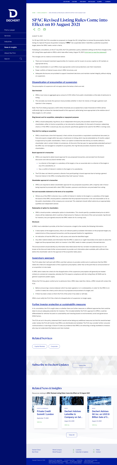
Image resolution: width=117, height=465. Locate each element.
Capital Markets (39, 346)
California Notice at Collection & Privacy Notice (58, 461)
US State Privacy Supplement (76, 461)
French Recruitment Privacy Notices (56, 462)
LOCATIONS (66, 1)
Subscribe (82, 365)
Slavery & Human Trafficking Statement (74, 462)
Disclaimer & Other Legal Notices (55, 460)
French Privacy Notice (88, 461)
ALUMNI (99, 1)
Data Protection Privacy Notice (91, 460)
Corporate (54, 346)
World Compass (57, 450)
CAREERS (108, 1)
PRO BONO (83, 1)
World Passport (57, 452)
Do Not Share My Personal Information (92, 462)
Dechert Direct (36, 450)
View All (39, 422)
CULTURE (74, 1)
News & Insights (42, 12)
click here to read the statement (95, 52)
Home (33, 12)
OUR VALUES (91, 1)
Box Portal (35, 452)
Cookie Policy (79, 460)
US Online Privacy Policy (69, 460)
